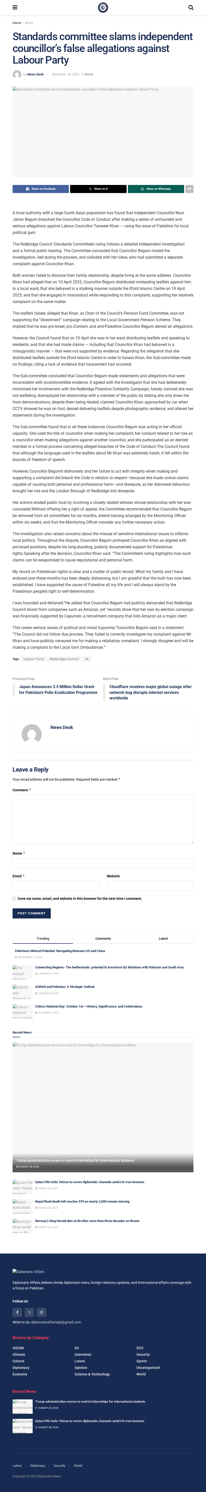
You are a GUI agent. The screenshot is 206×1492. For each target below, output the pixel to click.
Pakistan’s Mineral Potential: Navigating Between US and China (60, 951)
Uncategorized (148, 1368)
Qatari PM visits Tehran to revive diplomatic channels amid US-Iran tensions (89, 1182)
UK (87, 659)
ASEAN (18, 1348)
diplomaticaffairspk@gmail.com (56, 1322)
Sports (141, 1361)
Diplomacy (21, 1368)
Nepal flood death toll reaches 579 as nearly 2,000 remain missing (82, 1201)
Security (143, 1354)
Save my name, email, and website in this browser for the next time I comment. (80, 899)
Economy (20, 1374)
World (29, 23)
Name (19, 853)
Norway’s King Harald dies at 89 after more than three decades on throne (87, 1221)
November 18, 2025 (65, 74)
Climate (19, 1354)
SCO (139, 1348)
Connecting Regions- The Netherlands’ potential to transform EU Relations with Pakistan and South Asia (109, 967)
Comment (22, 790)
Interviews (83, 1354)
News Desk (35, 74)
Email (19, 876)
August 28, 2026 (29, 1166)
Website (113, 876)
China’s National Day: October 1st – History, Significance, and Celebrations (88, 1006)
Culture (18, 1361)
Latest (80, 1361)
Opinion (81, 1368)
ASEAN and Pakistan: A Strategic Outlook (65, 987)
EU (77, 1348)
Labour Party (34, 659)
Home (17, 23)
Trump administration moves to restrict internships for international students (75, 1160)
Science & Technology (92, 1374)
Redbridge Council (64, 659)
